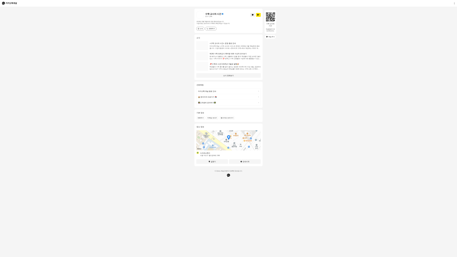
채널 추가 (272, 37)
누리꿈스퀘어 (205, 153)
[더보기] (453, 3)
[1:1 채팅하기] (252, 15)
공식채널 (223, 14)
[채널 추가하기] (258, 15)
